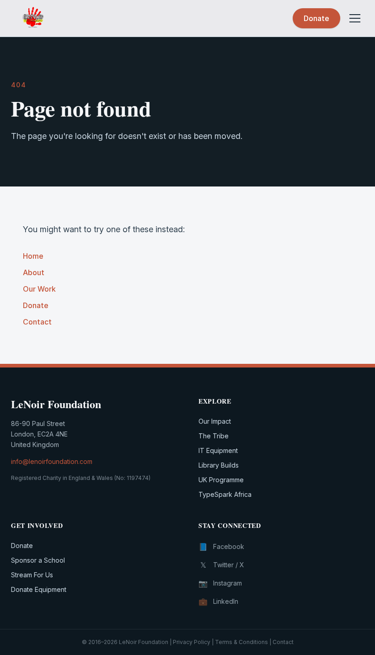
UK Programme (221, 480)
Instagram (220, 583)
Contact (37, 321)
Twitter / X (222, 565)
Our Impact (214, 421)
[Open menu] (355, 18)
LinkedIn (218, 601)
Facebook (221, 546)
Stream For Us (32, 575)
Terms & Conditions (241, 642)
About (33, 272)
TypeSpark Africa (225, 494)
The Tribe (213, 436)
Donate (316, 18)
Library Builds (218, 465)
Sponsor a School (38, 560)
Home (33, 256)
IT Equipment (218, 450)
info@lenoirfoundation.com (51, 461)
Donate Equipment (38, 589)
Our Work (39, 288)
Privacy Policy (191, 642)
